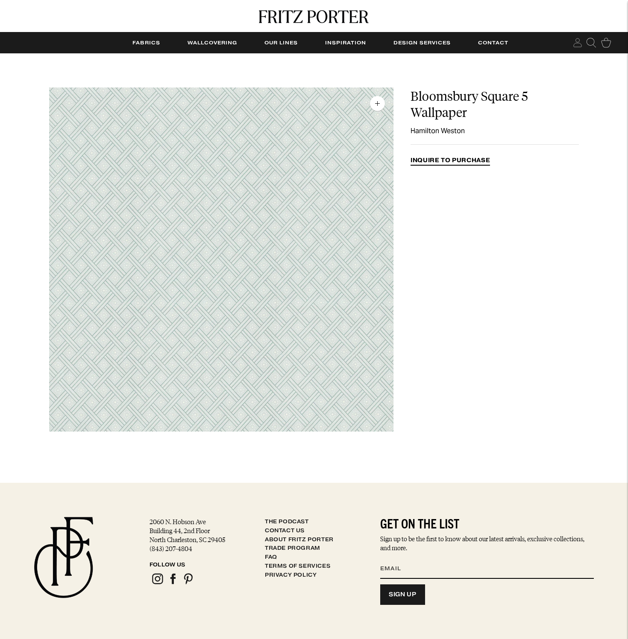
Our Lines (281, 43)
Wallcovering (212, 43)
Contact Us (285, 530)
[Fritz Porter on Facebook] (173, 583)
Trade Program (292, 548)
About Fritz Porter (299, 539)
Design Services (422, 43)
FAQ (271, 557)
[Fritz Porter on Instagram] (157, 583)
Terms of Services (297, 566)
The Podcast (287, 521)
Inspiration (345, 43)
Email (396, 558)
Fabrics (146, 43)
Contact (493, 43)
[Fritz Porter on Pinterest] (188, 583)
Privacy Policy (291, 575)
